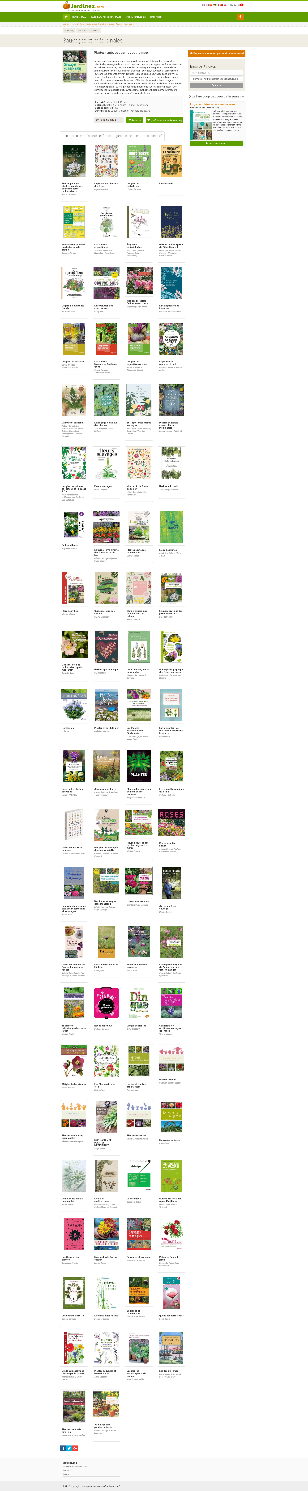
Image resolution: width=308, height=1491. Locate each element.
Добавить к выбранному (166, 120)
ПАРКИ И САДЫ (79, 17)
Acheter (136, 120)
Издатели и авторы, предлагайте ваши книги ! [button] (218, 53)
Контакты (67, 1470)
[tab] (112, 136)
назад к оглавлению (89, 30)
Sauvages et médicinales (125, 24)
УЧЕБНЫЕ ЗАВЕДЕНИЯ (135, 17)
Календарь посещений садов (106, 17)
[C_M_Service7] (240, 17)
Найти (217, 85)
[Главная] (66, 17)
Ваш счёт (66, 1474)
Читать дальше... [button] (217, 143)
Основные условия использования (76, 1466)
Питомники (156, 17)
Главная (66, 24)
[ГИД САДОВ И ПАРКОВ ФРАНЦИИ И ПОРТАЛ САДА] (83, 5)
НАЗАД (69, 30)
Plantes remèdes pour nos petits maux (121, 52)
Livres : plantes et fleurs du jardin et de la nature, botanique (93, 24)
